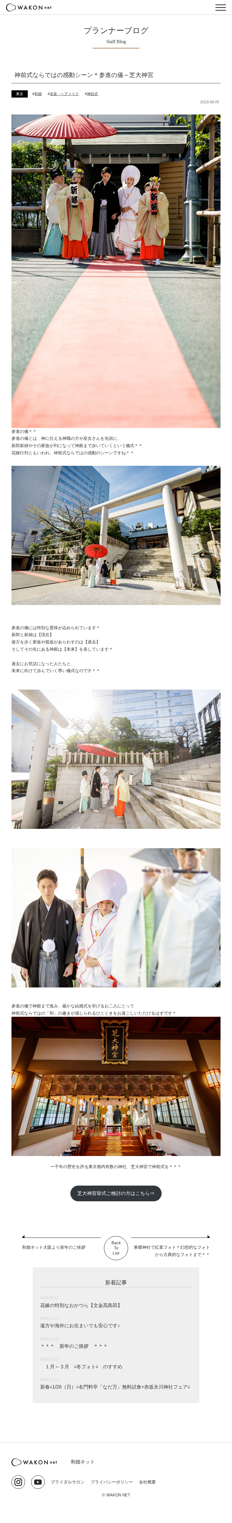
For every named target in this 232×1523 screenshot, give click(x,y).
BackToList (116, 1247)
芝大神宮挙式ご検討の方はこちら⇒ (116, 1193)
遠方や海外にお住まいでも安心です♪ (80, 1325)
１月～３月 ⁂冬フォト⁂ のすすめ (81, 1366)
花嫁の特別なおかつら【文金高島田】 (81, 1305)
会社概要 (147, 1482)
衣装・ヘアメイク (64, 94)
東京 (19, 94)
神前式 (92, 94)
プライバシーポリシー (112, 1482)
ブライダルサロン (68, 1482)
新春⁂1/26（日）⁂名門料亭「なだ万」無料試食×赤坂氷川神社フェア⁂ (115, 1386)
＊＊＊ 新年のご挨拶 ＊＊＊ (74, 1346)
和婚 (38, 94)
